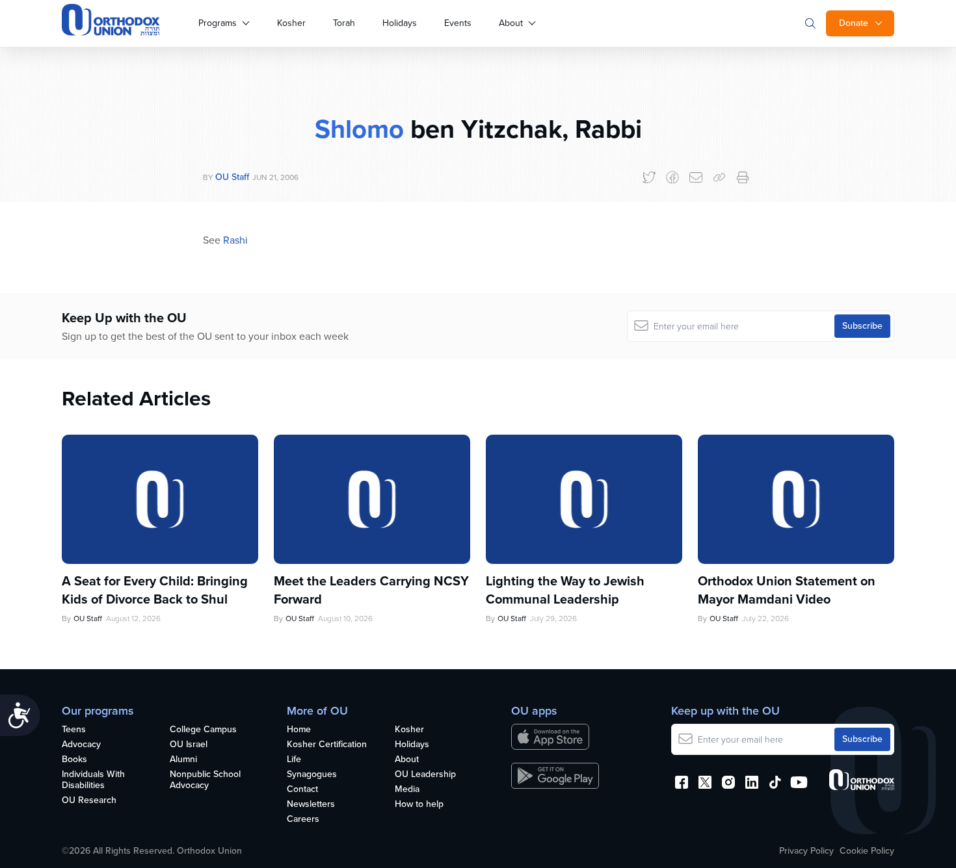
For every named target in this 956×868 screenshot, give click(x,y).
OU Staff (232, 177)
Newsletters (311, 804)
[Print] (742, 177)
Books (74, 760)
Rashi (235, 240)
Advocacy (81, 745)
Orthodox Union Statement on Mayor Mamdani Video (786, 590)
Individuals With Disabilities (93, 780)
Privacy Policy (806, 851)
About (511, 23)
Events (457, 23)
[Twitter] (649, 177)
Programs (217, 23)
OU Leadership (425, 775)
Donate (853, 23)
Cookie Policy (867, 851)
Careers (303, 819)
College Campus (203, 730)
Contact (302, 790)
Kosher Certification (327, 745)
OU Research (89, 801)
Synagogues (312, 775)
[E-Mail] (695, 177)
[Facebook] (672, 177)
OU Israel (188, 745)
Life (294, 760)
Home (299, 730)
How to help (419, 804)
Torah (344, 23)
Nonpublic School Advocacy (205, 780)
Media (407, 790)
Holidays (399, 23)
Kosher (291, 23)
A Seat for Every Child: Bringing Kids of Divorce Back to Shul (155, 590)
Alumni (183, 760)
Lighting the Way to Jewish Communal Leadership (565, 590)
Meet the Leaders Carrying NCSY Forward (371, 590)
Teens (74, 730)
